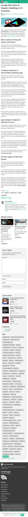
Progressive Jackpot (8, 383)
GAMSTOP (3, 500)
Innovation (21, 370)
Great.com (6, 441)
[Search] (21, 2)
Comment (4, 257)
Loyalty (5, 389)
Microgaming (13, 370)
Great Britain (17, 404)
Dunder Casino (16, 381)
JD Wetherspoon (7, 404)
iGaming (10, 446)
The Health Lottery (19, 433)
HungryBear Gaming (8, 454)
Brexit (18, 355)
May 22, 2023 (5, 233)
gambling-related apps (11, 36)
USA (10, 412)
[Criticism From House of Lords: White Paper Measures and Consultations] (7, 222)
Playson (17, 454)
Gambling (6, 192)
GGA (5, 446)
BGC (5, 357)
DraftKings (6, 394)
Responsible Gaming (9, 344)
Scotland (21, 373)
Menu (24, 1)
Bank (11, 415)
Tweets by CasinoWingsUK (8, 458)
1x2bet (20, 399)
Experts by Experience (9, 430)
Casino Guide (4, 491)
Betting (5, 360)
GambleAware (19, 360)
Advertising (17, 443)
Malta (18, 402)
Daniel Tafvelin (20, 14)
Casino (2, 15)
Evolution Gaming (8, 433)
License (5, 350)
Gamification (21, 386)
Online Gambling (7, 368)
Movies (18, 376)
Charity (19, 357)
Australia (12, 402)
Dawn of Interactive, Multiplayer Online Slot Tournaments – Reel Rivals (18, 317)
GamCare (11, 376)
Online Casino (15, 339)
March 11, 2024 (14, 323)
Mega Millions (7, 396)
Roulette (5, 370)
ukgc (12, 350)
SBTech (13, 394)
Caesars (5, 438)
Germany (14, 373)
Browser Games (13, 435)
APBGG (22, 441)
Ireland (11, 360)
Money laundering (17, 396)
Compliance (6, 373)
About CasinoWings (5, 493)
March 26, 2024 (15, 313)
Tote (19, 420)
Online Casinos (4, 484)
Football (18, 363)
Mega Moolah (14, 441)
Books (5, 412)
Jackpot (17, 352)
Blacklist (17, 415)
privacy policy (17, 515)
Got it (22, 515)
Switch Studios (18, 389)
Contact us (3, 495)
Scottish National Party (9, 409)
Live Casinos (4, 489)
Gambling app (13, 192)
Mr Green (11, 363)
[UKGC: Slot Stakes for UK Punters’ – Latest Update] (5, 310)
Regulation (6, 365)
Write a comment (7, 197)
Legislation (4, 195)
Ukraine (16, 412)
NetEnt (13, 378)
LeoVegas (6, 428)
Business (6, 339)
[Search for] (16, 1)
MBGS (18, 425)
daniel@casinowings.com (11, 202)
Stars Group (6, 425)
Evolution (6, 386)
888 (12, 425)
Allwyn (19, 448)
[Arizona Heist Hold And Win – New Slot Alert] (5, 301)
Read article (4, 243)
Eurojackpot (19, 409)
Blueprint (17, 451)
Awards (5, 435)
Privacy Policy (4, 498)
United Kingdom (7, 342)
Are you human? (7, 275)
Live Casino (18, 383)
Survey (5, 402)
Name (4, 279)
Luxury (17, 391)
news (5, 363)
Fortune (5, 415)
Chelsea (13, 399)
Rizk (11, 389)
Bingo (5, 376)
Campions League (8, 443)
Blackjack (13, 386)
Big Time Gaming (19, 446)
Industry (18, 350)
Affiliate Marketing (14, 422)
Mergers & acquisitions (9, 355)
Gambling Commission (17, 337)
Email (4, 282)
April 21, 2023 (19, 230)
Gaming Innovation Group (9, 420)
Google (19, 192)
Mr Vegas (13, 428)
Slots (18, 344)
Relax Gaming (7, 381)
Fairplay (5, 391)
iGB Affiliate (6, 378)
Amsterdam (6, 399)
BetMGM (5, 448)
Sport (6, 330)
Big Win (16, 368)
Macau (11, 391)
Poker (13, 365)
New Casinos (4, 487)
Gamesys (13, 448)
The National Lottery (8, 352)
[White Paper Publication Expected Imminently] (21, 222)
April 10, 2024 (14, 304)
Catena (5, 422)
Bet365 (5, 417)
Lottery (20, 347)
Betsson (11, 417)
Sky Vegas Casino (8, 451)
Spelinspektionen (7, 407)
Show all (6, 456)
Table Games (12, 357)
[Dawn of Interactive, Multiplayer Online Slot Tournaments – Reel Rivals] (5, 320)
